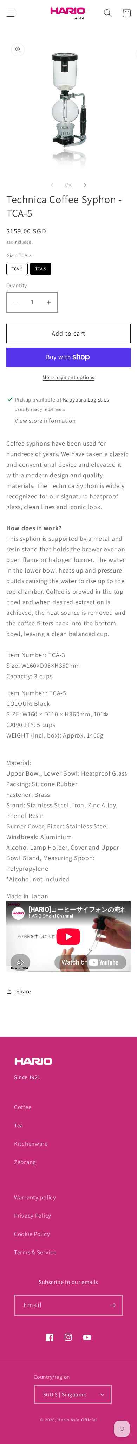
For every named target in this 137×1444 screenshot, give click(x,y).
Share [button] (23, 991)
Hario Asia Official (77, 1420)
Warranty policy (35, 1197)
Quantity (16, 285)
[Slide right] (85, 184)
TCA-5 (41, 267)
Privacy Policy (32, 1215)
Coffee (22, 1107)
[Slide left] (51, 184)
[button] (10, 13)
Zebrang (25, 1162)
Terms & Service (35, 1252)
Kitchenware (31, 1144)
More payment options (68, 377)
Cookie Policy (32, 1234)
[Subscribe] (112, 1305)
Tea (18, 1125)
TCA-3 (17, 267)
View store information (45, 420)
